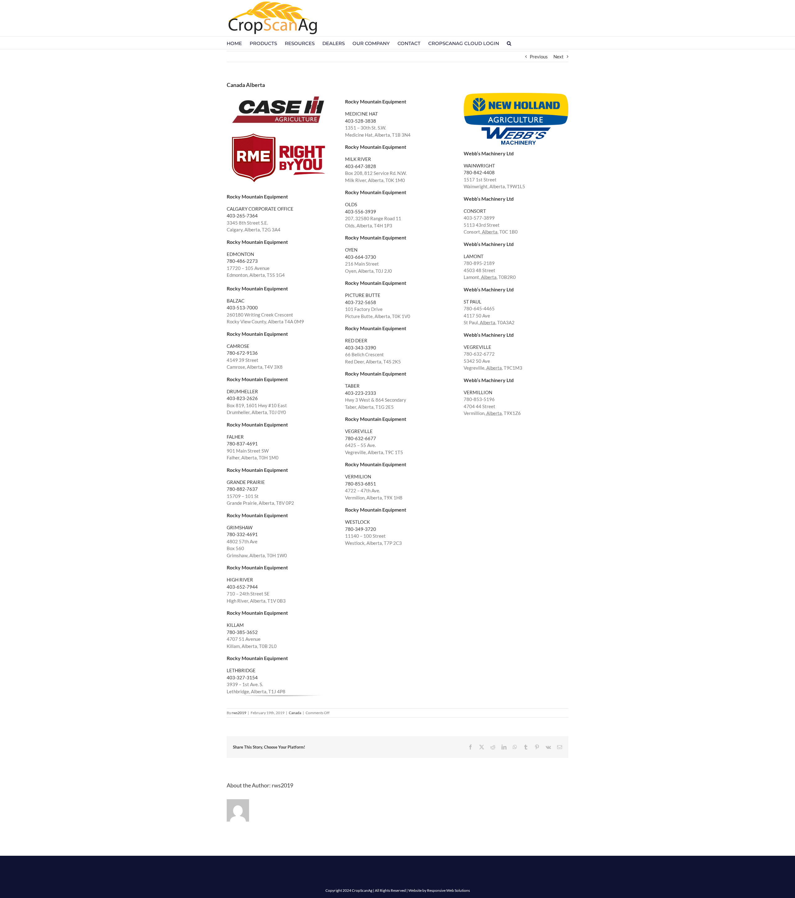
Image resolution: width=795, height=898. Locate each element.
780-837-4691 (242, 443)
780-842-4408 (479, 172)
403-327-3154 (242, 677)
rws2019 (239, 712)
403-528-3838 (360, 121)
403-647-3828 (360, 166)
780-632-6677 (360, 438)
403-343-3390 (360, 347)
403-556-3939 (360, 211)
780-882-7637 (242, 489)
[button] (509, 43)
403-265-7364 (242, 215)
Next (558, 56)
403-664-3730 (360, 257)
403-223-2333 (360, 393)
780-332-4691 (242, 534)
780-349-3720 (360, 529)
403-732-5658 (360, 302)
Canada (295, 712)
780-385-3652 (242, 632)
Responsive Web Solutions (448, 890)
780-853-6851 (360, 483)
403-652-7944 (242, 587)
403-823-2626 (242, 398)
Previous (539, 56)
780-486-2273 (242, 261)
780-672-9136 (242, 353)
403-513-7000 (242, 307)
